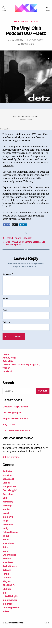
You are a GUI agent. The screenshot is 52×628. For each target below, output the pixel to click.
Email (6, 310)
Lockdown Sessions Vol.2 (16, 430)
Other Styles (9, 554)
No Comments (27, 44)
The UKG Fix (9, 585)
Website (6, 322)
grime (6, 535)
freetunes (8, 524)
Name (6, 298)
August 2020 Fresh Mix (15, 418)
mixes (6, 551)
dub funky (8, 501)
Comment (8, 274)
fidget (6, 520)
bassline (7, 475)
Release (7, 570)
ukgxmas (7, 603)
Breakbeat (8, 479)
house (6, 539)
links (5, 547)
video (6, 611)
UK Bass (7, 589)
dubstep (7, 505)
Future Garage (20, 22)
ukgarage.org (10, 600)
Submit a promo (11, 457)
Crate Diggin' (10, 490)
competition (9, 486)
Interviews (8, 543)
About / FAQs (9, 357)
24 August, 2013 (36, 40)
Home (6, 354)
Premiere (8, 562)
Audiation (8, 471)
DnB (5, 498)
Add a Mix (8, 361)
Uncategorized (11, 607)
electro (6, 509)
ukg (5, 592)
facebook (7, 371)
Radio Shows (10, 566)
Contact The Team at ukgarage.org (21, 364)
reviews (7, 577)
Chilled (6, 482)
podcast (35, 22)
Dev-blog (8, 494)
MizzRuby (19, 40)
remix (6, 573)
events (6, 513)
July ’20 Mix (9, 424)
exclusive (8, 517)
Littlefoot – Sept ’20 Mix (15, 406)
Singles (7, 581)
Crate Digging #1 (12, 412)
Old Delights (11, 596)
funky (6, 528)
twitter (6, 368)
